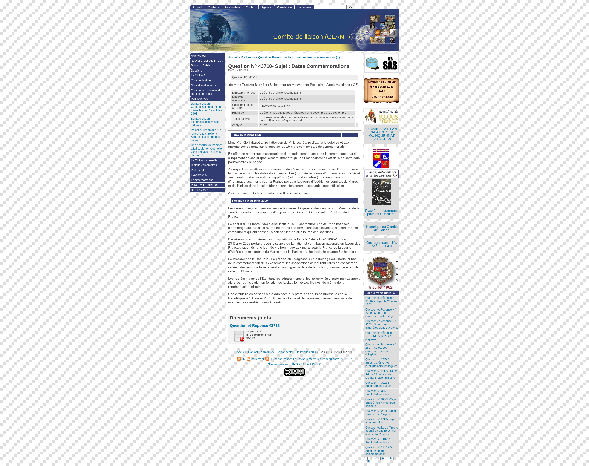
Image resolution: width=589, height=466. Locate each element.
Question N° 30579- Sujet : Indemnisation (378, 392)
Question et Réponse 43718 (255, 325)
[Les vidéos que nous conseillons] (381, 192)
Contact (251, 7)
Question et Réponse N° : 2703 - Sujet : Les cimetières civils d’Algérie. (381, 324)
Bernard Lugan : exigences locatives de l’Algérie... (205, 122)
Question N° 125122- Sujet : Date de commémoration (378, 451)
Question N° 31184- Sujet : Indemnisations (379, 384)
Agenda (266, 7)
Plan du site (284, 7)
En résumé (304, 7)
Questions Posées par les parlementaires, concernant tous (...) (299, 57)
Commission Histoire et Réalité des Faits (205, 92)
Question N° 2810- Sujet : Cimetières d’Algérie (381, 412)
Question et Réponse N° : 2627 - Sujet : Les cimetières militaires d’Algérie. (381, 349)
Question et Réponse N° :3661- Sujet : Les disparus (378, 336)
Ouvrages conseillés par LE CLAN (381, 244)
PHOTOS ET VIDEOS (204, 185)
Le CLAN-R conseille (204, 160)
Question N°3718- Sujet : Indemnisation (380, 421)
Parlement (248, 57)
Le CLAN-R (198, 75)
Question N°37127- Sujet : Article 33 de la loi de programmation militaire (381, 374)
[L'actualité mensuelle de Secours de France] (381, 116)
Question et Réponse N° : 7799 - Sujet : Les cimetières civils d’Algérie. (381, 313)
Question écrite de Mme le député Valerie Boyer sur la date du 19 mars (381, 431)
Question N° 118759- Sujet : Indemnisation (378, 440)
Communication (201, 80)
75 (396, 458)
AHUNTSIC (314, 364)
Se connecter (285, 352)
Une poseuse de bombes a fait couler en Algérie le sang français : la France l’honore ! (206, 150)
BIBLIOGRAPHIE (201, 190)
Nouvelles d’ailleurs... (204, 85)
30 (377, 458)
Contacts (213, 7)
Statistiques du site (307, 352)
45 (384, 458)
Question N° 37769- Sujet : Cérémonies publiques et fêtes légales (381, 363)
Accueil (233, 57)
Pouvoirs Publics (201, 65)
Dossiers (196, 70)
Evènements (199, 175)
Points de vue (199, 98)
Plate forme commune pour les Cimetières (381, 212)
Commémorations (202, 180)
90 (368, 461)
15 (371, 458)
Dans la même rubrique (380, 293)
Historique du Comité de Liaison (382, 228)
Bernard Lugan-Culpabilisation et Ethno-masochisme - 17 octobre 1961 (206, 108)
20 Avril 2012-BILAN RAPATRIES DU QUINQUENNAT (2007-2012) (382, 134)
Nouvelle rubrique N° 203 (207, 60)
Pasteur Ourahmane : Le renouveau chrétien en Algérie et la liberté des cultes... (206, 135)
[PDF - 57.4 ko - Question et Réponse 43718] (237, 340)
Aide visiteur (232, 7)
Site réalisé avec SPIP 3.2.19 (286, 364)
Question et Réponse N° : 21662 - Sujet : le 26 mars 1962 (381, 301)
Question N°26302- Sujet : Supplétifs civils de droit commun (381, 403)
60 (390, 458)
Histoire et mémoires (204, 165)
